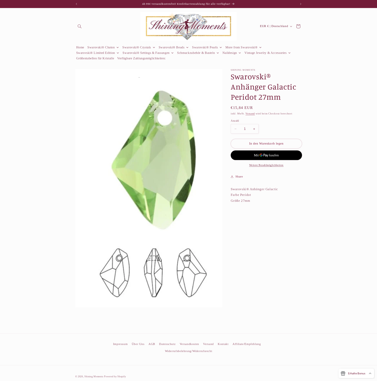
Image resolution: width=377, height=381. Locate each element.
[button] (79, 26)
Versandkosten (189, 344)
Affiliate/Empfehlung (246, 344)
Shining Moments (94, 376)
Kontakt (223, 344)
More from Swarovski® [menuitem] (241, 47)
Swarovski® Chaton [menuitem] (101, 47)
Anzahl (235, 120)
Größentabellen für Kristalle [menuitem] (95, 58)
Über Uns (138, 344)
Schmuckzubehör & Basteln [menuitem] (196, 52)
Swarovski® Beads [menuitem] (172, 47)
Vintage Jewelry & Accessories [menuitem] (265, 52)
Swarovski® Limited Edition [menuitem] (95, 52)
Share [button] (239, 176)
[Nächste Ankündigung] (300, 4)
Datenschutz (167, 344)
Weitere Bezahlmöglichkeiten (266, 165)
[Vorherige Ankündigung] (76, 4)
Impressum (120, 344)
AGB (151, 344)
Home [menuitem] (80, 47)
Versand (250, 113)
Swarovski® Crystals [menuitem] (136, 47)
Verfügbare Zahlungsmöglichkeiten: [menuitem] (141, 58)
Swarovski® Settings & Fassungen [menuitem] (146, 52)
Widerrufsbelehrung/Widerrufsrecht (188, 351)
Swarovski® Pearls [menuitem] (205, 47)
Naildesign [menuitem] (229, 52)
